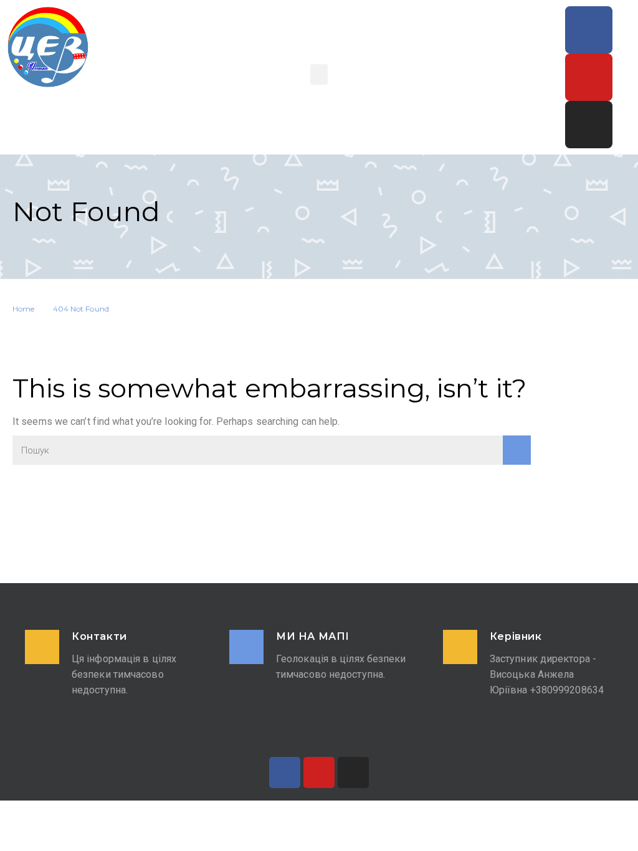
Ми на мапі (313, 636)
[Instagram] (588, 124)
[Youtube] (588, 77)
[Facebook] (588, 30)
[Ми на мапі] (246, 647)
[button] (319, 74)
